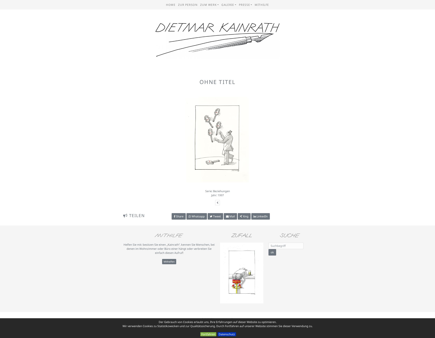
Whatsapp (198, 216)
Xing (245, 216)
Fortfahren (208, 334)
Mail (232, 216)
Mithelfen (169, 261)
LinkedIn (262, 216)
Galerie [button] (227, 5)
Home (170, 5)
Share (179, 216)
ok (272, 252)
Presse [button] (244, 5)
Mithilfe (262, 5)
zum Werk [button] (208, 5)
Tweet (216, 216)
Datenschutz (227, 334)
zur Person (187, 5)
